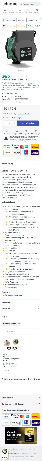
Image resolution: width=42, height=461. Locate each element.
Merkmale (6, 302)
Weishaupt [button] (21, 20)
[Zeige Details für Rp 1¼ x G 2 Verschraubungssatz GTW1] (11, 344)
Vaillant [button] (30, 20)
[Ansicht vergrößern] (21, 49)
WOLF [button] (37, 20)
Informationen (7, 398)
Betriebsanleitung (15, 295)
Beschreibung (7, 164)
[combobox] (30, 4)
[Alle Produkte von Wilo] (6, 76)
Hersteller (6, 309)
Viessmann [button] (11, 20)
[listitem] (21, 49)
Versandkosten (25, 114)
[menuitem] (11, 324)
